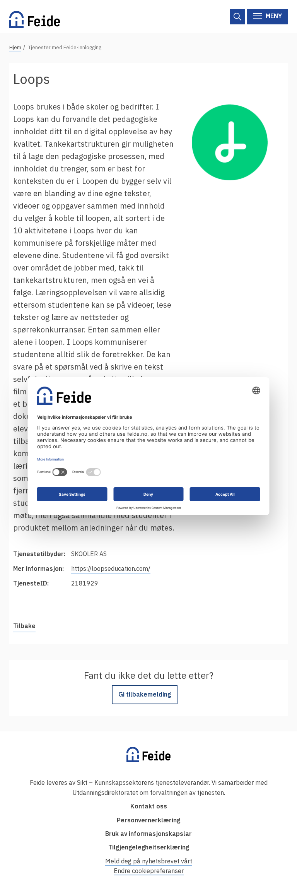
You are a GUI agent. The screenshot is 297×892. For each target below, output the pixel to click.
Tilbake (24, 626)
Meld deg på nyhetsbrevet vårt (148, 861)
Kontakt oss (148, 806)
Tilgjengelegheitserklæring (148, 847)
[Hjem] (34, 16)
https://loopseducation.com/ (110, 568)
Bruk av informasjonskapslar (148, 833)
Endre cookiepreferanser (149, 871)
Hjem (15, 47)
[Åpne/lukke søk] (237, 16)
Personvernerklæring (148, 820)
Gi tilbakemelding (144, 694)
